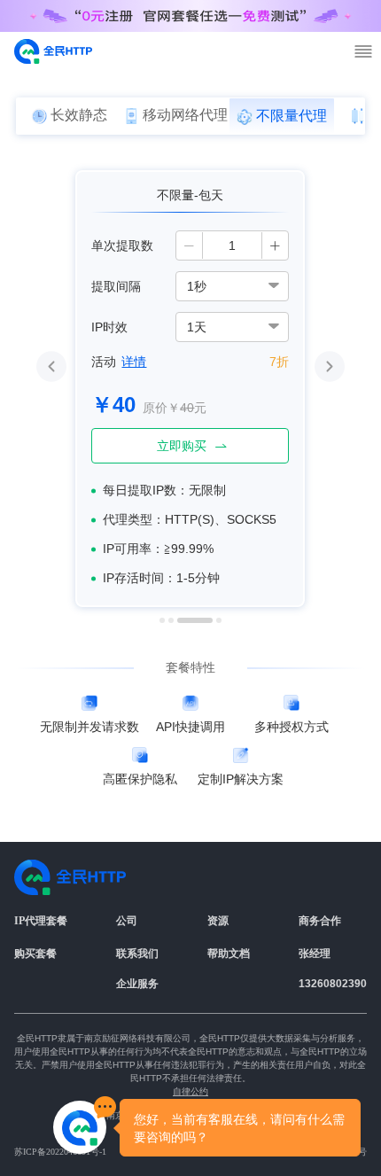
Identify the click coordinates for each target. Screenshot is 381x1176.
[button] (189, 245)
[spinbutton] (232, 245)
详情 (133, 361)
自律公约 (190, 1091)
